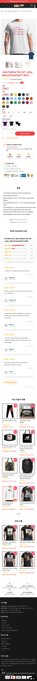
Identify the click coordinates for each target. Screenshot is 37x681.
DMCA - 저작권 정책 (6, 628)
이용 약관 (4, 622)
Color (3, 91)
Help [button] (34, 678)
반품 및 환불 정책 (6, 643)
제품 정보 (4, 620)
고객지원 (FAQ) (5, 648)
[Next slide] (33, 37)
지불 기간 (4, 641)
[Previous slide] (3, 37)
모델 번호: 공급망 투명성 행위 (9, 630)
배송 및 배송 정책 (6, 638)
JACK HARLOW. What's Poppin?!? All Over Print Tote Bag (26, 448)
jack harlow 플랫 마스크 (9, 447)
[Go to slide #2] (18, 64)
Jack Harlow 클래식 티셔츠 (27, 568)
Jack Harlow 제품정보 (11, 11)
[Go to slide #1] (9, 64)
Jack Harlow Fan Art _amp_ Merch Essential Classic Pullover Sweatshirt (27, 476)
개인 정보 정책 (5, 625)
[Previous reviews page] (24, 387)
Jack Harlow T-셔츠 (26, 11)
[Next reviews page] (33, 387)
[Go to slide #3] (28, 64)
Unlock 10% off (3, 673)
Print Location (6, 119)
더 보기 (18, 513)
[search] (32, 5)
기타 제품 (4, 646)
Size (3, 109)
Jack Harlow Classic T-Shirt (27, 542)
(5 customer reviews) (16, 79)
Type (3, 86)
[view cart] (34, 5)
